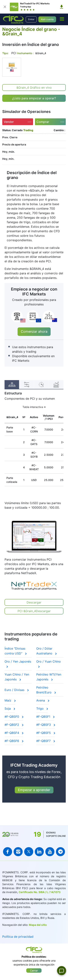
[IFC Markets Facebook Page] (7, 851)
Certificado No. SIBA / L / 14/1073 (39, 892)
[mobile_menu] (62, 19)
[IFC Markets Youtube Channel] (49, 851)
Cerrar (34, 970)
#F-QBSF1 (43, 716)
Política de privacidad (17, 936)
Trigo (40, 708)
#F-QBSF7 (44, 741)
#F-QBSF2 (12, 725)
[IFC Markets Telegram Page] (60, 851)
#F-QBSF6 (12, 741)
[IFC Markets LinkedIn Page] (39, 851)
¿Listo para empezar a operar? (34, 98)
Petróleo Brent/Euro (44, 690)
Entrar (31, 19)
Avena (41, 700)
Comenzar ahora (34, 331)
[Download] (61, 7)
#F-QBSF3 (44, 725)
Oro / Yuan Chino (48, 661)
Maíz (8, 700)
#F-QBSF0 (12, 716)
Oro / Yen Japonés (18, 661)
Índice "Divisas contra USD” (15, 651)
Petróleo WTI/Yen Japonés (48, 677)
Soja (8, 708)
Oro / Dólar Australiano (44, 651)
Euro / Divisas (15, 690)
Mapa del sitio (38, 924)
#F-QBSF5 (44, 733)
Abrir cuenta (47, 19)
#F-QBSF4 (12, 733)
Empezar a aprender (34, 790)
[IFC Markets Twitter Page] (28, 851)
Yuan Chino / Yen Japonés (17, 677)
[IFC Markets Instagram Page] (18, 851)
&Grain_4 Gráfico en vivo (34, 87)
